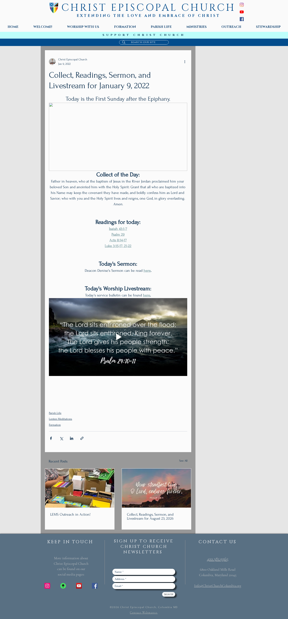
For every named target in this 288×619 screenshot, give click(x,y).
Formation (55, 424)
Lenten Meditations (60, 418)
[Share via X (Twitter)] (61, 438)
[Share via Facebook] (51, 438)
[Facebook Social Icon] (95, 586)
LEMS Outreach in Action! (70, 514)
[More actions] (184, 61)
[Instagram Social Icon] (47, 586)
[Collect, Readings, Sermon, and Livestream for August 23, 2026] (156, 488)
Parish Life (55, 413)
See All (183, 460)
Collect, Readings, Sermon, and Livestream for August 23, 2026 (150, 516)
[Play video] (118, 337)
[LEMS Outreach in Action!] (79, 488)
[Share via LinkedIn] (72, 438)
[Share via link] (82, 438)
